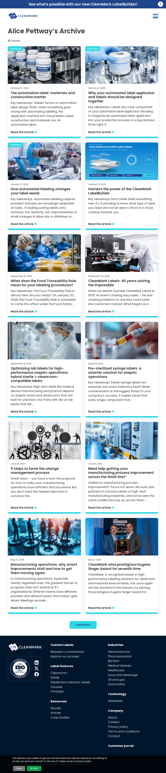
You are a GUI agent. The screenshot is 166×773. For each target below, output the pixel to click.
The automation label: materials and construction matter (43, 95)
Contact (114, 736)
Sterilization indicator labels (70, 682)
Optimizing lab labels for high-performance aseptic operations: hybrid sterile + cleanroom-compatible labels (39, 374)
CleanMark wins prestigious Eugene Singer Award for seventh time (119, 566)
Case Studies (60, 717)
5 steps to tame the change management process (35, 471)
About (112, 717)
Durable (56, 687)
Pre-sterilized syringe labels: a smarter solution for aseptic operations (114, 372)
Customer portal (121, 746)
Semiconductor (119, 652)
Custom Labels (62, 645)
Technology (117, 694)
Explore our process (65, 656)
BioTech (113, 661)
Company (115, 711)
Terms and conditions (123, 731)
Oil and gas (116, 680)
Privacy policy (118, 727)
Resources (59, 701)
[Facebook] (36, 674)
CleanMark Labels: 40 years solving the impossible (119, 283)
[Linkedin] (37, 662)
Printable (57, 691)
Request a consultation (67, 652)
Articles (56, 713)
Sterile (55, 677)
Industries (115, 645)
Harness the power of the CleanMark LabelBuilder (119, 191)
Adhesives (115, 701)
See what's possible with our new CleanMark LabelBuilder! (83, 4)
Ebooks (56, 708)
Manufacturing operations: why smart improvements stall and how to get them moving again (44, 568)
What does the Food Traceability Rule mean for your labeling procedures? (43, 283)
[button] (155, 16)
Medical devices (119, 666)
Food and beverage (122, 675)
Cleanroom (59, 673)
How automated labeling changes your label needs (41, 191)
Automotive (116, 684)
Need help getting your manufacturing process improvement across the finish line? (121, 473)
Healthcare (116, 670)
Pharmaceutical (119, 656)
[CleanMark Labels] (23, 14)
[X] (36, 668)
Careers (114, 722)
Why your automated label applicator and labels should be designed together (121, 97)
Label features (62, 666)
